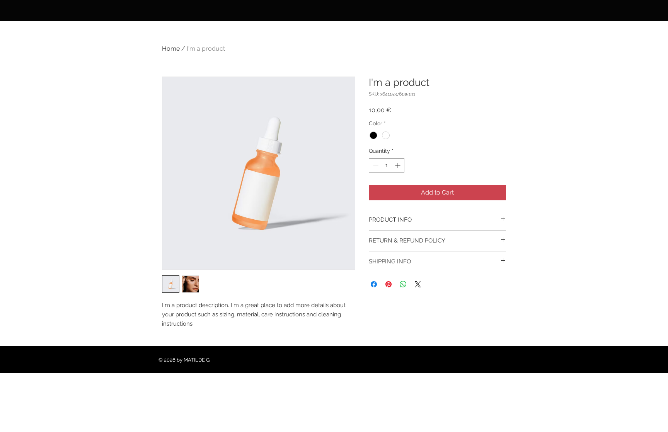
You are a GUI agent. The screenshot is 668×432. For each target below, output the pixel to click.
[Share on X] (418, 284)
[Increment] (398, 165)
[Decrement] (375, 165)
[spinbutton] (387, 165)
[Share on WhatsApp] (403, 284)
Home (171, 48)
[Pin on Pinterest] (388, 284)
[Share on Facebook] (373, 284)
